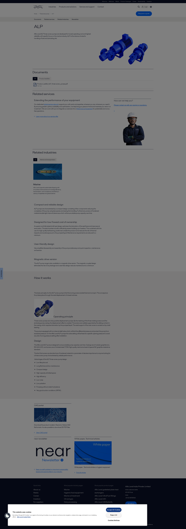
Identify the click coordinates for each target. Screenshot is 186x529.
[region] (77, 515)
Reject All (113, 515)
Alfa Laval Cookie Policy (24, 517)
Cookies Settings (114, 520)
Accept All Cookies (113, 510)
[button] (7, 516)
